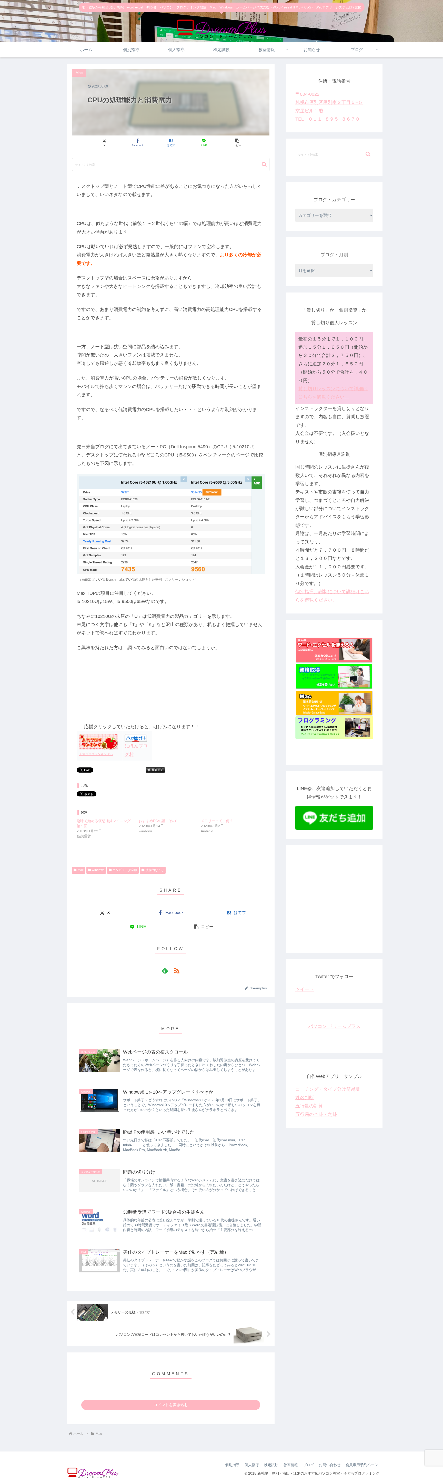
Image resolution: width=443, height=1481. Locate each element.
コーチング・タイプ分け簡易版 (327, 1089)
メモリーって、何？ (217, 821)
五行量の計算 (309, 1105)
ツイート (304, 989)
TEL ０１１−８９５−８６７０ (327, 119)
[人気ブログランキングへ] (98, 741)
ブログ (308, 1465)
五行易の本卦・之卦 (316, 1114)
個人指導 (252, 1465)
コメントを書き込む (171, 1404)
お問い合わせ (329, 1465)
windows (98, 870)
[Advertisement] (334, 903)
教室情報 (291, 1465)
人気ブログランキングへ (96, 754)
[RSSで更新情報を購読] (177, 971)
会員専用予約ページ (362, 1465)
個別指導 (232, 1465)
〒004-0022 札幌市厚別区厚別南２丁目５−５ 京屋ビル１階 (329, 102)
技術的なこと (155, 870)
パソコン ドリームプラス (334, 1026)
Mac (81, 870)
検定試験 (271, 1465)
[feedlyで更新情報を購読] (165, 971)
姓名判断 (304, 1097)
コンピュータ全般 (125, 870)
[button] (237, 143)
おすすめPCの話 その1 (158, 821)
